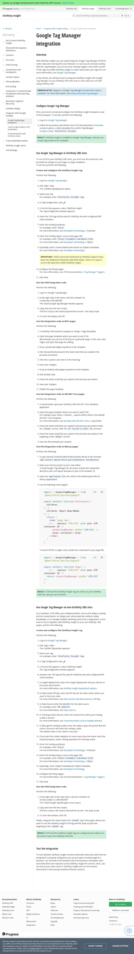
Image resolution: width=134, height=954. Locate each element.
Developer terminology (74, 230)
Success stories (57, 914)
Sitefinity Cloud (105, 8)
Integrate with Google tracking (16, 114)
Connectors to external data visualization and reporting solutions (18, 93)
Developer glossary (81, 918)
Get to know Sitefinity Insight (15, 41)
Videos (53, 907)
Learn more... (68, 2)
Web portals (31, 921)
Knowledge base (57, 918)
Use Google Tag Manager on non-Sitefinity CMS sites (64, 607)
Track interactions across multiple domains (83, 720)
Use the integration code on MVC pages (56, 321)
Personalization (13, 81)
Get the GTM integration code (51, 282)
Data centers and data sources (77, 699)
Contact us (113, 921)
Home (38, 28)
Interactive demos (80, 914)
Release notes (8, 918)
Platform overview (120, 910)
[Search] (74, 16)
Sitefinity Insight (88, 8)
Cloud (28, 907)
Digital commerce (33, 914)
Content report (12, 77)
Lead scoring (11, 64)
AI (27, 918)
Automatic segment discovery (14, 102)
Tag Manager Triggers (94, 272)
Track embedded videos (17, 140)
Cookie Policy (35, 948)
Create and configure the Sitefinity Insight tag (59, 170)
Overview (41, 54)
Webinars (54, 910)
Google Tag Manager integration (16, 121)
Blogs (53, 903)
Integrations (31, 925)
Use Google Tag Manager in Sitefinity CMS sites (61, 153)
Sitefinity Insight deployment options (80, 688)
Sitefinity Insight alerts (16, 145)
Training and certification (83, 907)
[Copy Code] (102, 492)
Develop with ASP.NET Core (76, 420)
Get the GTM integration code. (51, 786)
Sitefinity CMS (71, 8)
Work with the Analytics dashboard (16, 49)
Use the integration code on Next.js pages (57, 446)
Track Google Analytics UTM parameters (19, 128)
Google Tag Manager (66, 72)
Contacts (10, 55)
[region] (67, 946)
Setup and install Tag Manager (84, 93)
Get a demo (120, 904)
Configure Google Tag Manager (52, 106)
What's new (6, 914)
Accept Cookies (95, 946)
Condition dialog (13, 108)
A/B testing (11, 86)
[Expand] (4, 42)
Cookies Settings (120, 946)
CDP (28, 910)
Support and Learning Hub (83, 903)
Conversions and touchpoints (13, 70)
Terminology (11, 150)
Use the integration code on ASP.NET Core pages (60, 394)
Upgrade (54, 921)
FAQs (53, 925)
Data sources (70, 710)
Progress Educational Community (86, 910)
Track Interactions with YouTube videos (17, 134)
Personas (10, 60)
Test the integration (47, 848)
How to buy (113, 917)
